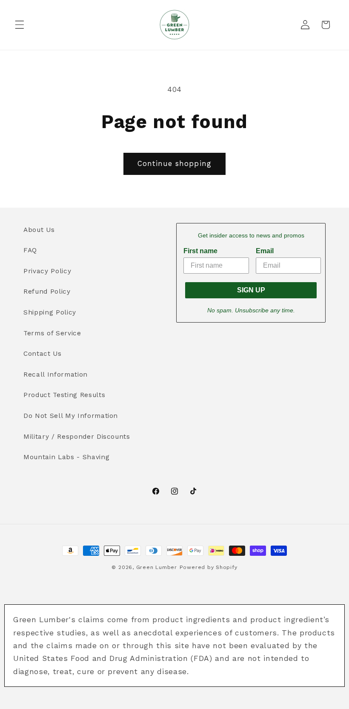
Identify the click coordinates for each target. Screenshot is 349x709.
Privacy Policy (47, 271)
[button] (19, 24)
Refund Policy (47, 291)
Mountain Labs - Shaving (66, 457)
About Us (38, 230)
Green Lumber (156, 567)
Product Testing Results (64, 395)
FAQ (30, 250)
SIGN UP (251, 290)
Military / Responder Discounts (76, 436)
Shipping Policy (49, 312)
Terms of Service (52, 333)
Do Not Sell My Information (70, 416)
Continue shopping (174, 164)
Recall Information (55, 374)
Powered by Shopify (208, 567)
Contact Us (42, 353)
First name (200, 250)
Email (265, 250)
